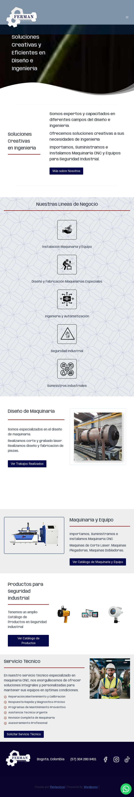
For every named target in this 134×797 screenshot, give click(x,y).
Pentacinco (57, 787)
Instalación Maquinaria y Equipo (67, 247)
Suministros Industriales (67, 386)
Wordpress (91, 787)
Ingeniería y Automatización (67, 316)
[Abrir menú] (127, 17)
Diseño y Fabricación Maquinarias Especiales (67, 281)
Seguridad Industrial (67, 351)
